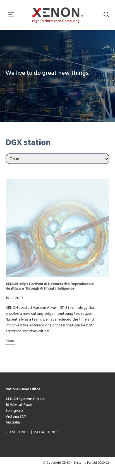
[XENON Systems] (57, 15)
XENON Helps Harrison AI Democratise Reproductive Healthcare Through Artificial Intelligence (50, 286)
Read (10, 341)
